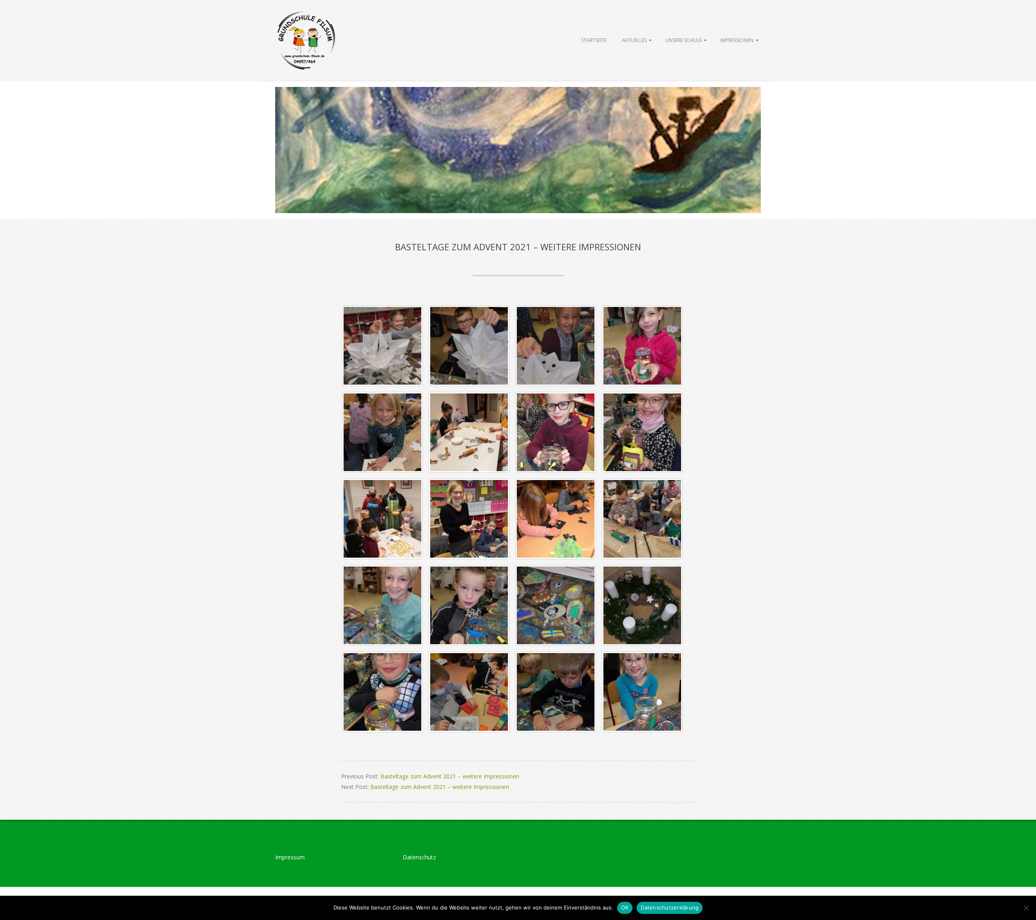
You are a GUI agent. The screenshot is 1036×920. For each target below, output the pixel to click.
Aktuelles (634, 40)
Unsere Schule (683, 40)
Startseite (594, 40)
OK (625, 907)
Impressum (290, 857)
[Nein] (1026, 908)
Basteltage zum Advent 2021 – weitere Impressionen (449, 776)
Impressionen (737, 40)
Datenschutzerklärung (669, 907)
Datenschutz (419, 857)
